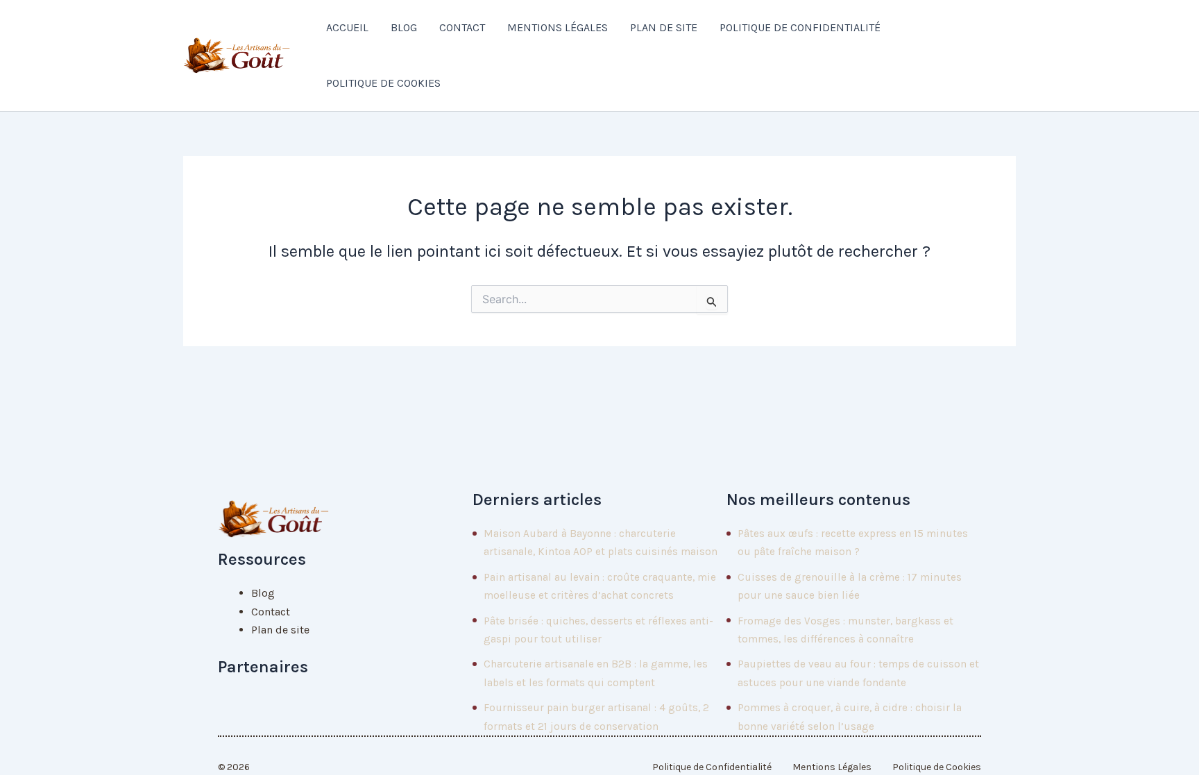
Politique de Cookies (383, 83)
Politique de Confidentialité (800, 27)
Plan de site (663, 27)
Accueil (347, 27)
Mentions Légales (557, 27)
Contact (462, 27)
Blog (404, 27)
